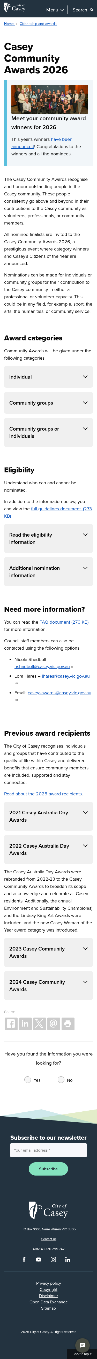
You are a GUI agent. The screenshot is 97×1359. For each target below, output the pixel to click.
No (70, 1080)
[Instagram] (53, 1260)
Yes (37, 1080)
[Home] (14, 7)
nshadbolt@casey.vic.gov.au (42, 666)
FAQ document (55, 622)
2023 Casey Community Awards (37, 952)
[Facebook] (24, 1260)
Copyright (48, 1289)
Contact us (48, 1239)
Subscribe (48, 1169)
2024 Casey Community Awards (37, 985)
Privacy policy (48, 1283)
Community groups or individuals (34, 432)
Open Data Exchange (48, 1302)
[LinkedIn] (67, 1260)
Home (9, 23)
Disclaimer (48, 1295)
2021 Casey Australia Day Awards (38, 816)
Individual (20, 376)
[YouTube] (38, 1260)
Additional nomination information (34, 571)
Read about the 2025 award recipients (43, 793)
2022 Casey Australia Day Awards (39, 849)
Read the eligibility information (30, 538)
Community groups (31, 402)
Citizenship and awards (38, 23)
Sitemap (48, 1308)
